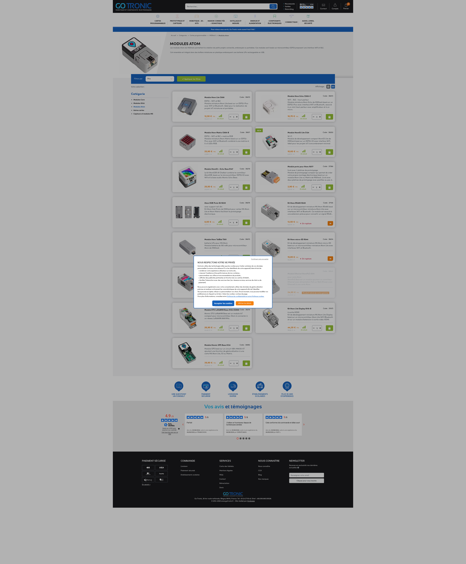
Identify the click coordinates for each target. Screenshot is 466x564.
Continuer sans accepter (259, 259)
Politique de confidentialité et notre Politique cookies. (245, 296)
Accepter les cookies (223, 303)
